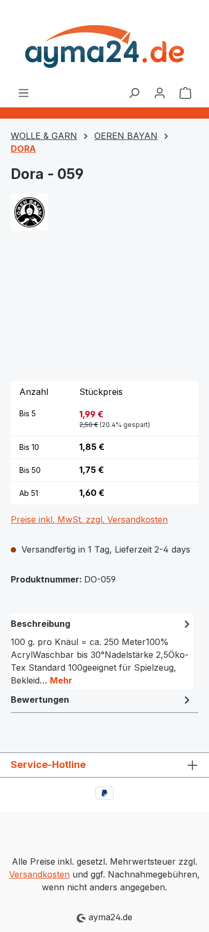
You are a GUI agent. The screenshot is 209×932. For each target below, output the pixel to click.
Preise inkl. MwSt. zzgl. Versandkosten (89, 519)
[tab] (102, 651)
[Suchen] (134, 92)
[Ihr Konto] (160, 92)
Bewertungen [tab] (40, 699)
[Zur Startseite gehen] (104, 43)
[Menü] (23, 92)
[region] (104, 312)
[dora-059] (104, 312)
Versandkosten (39, 874)
